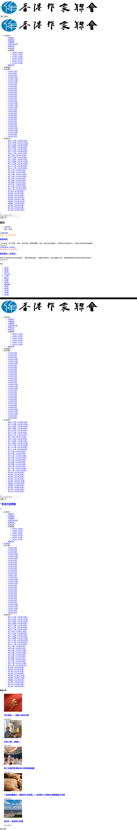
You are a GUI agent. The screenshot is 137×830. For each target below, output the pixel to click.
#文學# (6, 268)
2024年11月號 (13, 105)
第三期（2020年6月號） (16, 206)
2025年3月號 (12, 113)
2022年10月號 (13, 78)
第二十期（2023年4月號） (17, 170)
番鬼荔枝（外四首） (8, 254)
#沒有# (6, 290)
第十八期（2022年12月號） (17, 174)
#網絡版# (7, 284)
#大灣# (6, 295)
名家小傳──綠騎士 (12, 742)
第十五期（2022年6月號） (17, 180)
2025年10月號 (13, 128)
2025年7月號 (12, 122)
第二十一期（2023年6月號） (18, 168)
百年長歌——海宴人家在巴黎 (16, 715)
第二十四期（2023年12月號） (18, 161)
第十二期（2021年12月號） (17, 187)
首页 (5, 229)
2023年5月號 (12, 92)
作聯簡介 (11, 38)
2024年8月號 (12, 101)
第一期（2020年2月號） (16, 210)
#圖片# (6, 278)
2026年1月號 (12, 134)
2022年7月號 (12, 71)
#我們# (6, 272)
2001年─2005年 (17, 59)
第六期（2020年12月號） (17, 199)
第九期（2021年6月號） (16, 193)
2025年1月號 (12, 109)
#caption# (7, 274)
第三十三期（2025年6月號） (18, 149)
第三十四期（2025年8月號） (18, 147)
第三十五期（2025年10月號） (18, 145)
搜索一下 (3, 217)
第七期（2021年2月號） (16, 197)
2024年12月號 (13, 107)
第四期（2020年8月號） (16, 203)
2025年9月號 (12, 126)
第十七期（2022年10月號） (17, 176)
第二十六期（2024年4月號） (18, 157)
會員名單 (11, 48)
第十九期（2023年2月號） (17, 172)
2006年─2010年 (17, 61)
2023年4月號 (12, 90)
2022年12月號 (13, 82)
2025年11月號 (13, 130)
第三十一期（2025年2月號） (18, 153)
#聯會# (6, 282)
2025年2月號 (12, 111)
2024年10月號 (13, 103)
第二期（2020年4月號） (16, 208)
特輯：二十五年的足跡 (8, 235)
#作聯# (6, 292)
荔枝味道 (4, 239)
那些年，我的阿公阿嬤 (13, 821)
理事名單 (11, 46)
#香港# (6, 270)
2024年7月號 (12, 99)
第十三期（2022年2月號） (17, 185)
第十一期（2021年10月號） (17, 189)
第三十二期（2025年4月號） (18, 151)
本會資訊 (7, 67)
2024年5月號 (12, 96)
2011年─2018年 (17, 63)
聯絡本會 (11, 65)
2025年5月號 (12, 117)
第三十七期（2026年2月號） (18, 140)
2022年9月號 (12, 75)
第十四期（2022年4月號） (17, 182)
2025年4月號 (12, 115)
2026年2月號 (12, 136)
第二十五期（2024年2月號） (18, 159)
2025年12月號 (13, 132)
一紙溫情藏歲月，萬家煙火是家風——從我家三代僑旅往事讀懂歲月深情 (34, 795)
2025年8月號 (12, 124)
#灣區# (6, 286)
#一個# (6, 276)
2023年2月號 (12, 86)
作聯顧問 (11, 42)
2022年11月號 (13, 80)
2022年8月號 (12, 73)
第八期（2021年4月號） (16, 195)
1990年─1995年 (17, 54)
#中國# (6, 280)
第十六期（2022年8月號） (17, 178)
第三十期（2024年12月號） (17, 155)
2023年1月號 (12, 84)
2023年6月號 (12, 94)
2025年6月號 (12, 119)
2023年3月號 (12, 88)
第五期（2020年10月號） (17, 201)
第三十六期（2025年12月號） (18, 143)
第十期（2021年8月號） (16, 191)
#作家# (6, 288)
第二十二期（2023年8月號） (18, 166)
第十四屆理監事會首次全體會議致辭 (19, 768)
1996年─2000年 (17, 57)
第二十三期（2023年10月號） (18, 164)
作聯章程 (11, 40)
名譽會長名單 (13, 44)
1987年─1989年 (17, 52)
